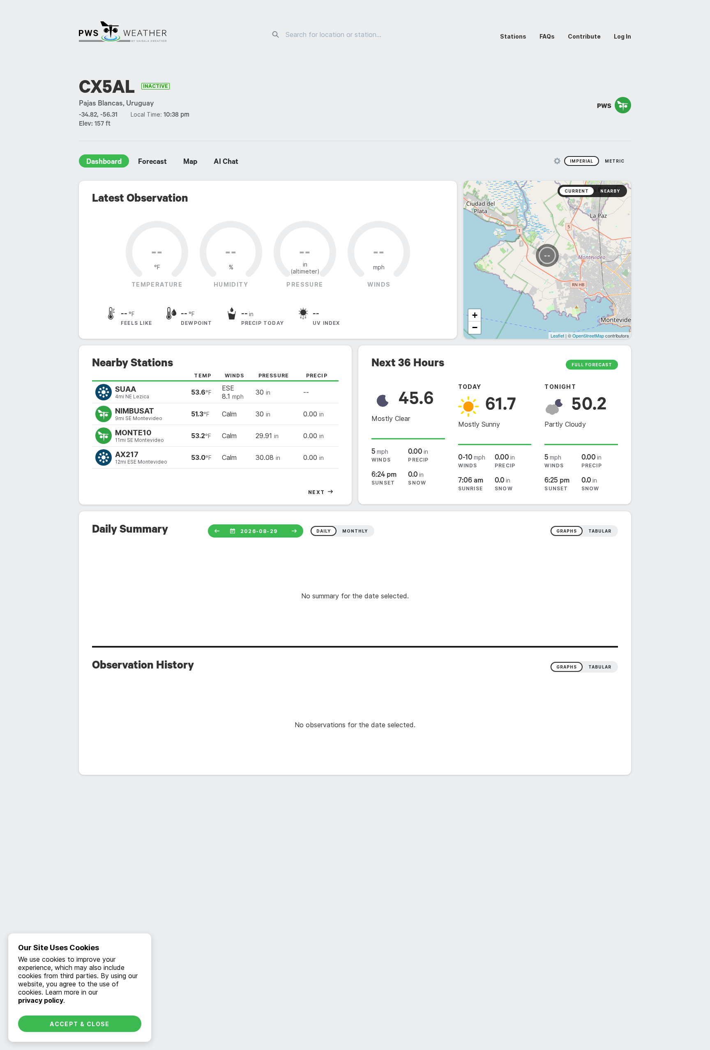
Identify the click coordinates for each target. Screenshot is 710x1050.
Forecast (152, 163)
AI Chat (226, 163)
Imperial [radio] (581, 161)
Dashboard (104, 163)
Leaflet (557, 335)
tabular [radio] (599, 530)
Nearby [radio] (610, 190)
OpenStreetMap (588, 335)
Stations (513, 36)
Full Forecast (592, 364)
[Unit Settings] (557, 161)
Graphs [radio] (566, 666)
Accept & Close (80, 1023)
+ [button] (474, 315)
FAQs (547, 36)
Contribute (584, 36)
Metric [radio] (615, 161)
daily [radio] (323, 530)
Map (190, 163)
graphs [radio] (566, 530)
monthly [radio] (355, 530)
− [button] (474, 327)
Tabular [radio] (599, 666)
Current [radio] (577, 190)
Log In (622, 36)
